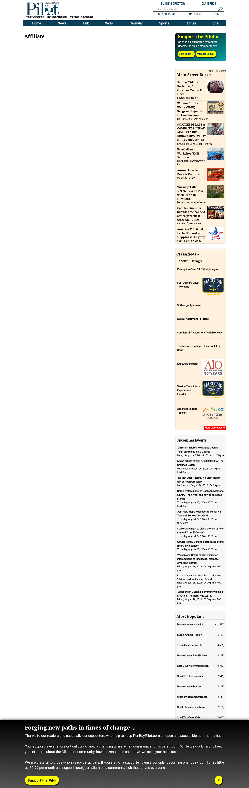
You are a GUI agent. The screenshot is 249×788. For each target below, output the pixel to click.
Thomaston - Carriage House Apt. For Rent (198, 348)
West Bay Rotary (186, 178)
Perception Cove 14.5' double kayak (197, 269)
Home (36, 23)
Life (216, 23)
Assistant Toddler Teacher (187, 410)
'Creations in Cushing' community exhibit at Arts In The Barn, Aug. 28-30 (200, 593)
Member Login (205, 54)
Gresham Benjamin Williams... (193, 696)
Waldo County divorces (189, 686)
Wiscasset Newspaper (81, 16)
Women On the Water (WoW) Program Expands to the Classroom (190, 109)
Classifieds (209, 3)
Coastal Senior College (189, 240)
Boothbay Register (57, 16)
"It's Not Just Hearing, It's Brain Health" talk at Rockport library (199, 479)
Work (109, 23)
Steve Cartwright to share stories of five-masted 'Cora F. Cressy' (200, 530)
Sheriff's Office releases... (190, 676)
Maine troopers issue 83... (190, 624)
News (62, 23)
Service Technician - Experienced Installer (188, 390)
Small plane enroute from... (191, 707)
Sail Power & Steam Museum (192, 119)
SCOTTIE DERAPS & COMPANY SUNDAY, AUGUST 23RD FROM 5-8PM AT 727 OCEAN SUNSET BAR (191, 132)
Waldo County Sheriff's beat (192, 655)
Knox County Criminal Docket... (193, 665)
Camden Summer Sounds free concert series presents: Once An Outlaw (191, 214)
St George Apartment (189, 305)
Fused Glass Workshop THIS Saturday (188, 153)
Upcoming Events (191, 440)
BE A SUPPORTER (167, 14)
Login (216, 14)
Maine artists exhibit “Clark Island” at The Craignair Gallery (200, 462)
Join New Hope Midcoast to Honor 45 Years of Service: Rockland (199, 513)
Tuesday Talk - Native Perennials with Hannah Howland (190, 192)
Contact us (195, 14)
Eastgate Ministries (187, 97)
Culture (191, 23)
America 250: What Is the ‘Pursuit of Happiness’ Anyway (191, 233)
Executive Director (187, 363)
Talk (86, 23)
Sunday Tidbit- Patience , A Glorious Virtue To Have (190, 88)
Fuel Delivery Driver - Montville (188, 284)
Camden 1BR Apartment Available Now (199, 332)
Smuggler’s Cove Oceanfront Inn (194, 143)
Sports (164, 23)
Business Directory (173, 3)
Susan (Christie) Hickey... (190, 634)
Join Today (185, 54)
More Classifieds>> (215, 427)
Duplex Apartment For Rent (193, 318)
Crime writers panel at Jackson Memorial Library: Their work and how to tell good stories (200, 494)
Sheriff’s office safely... (189, 717)
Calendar (136, 23)
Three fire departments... (190, 645)
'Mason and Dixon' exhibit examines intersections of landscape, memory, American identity (198, 559)
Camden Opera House (189, 223)
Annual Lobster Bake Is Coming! (188, 172)
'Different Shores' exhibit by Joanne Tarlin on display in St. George (198, 449)
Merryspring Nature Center (191, 202)
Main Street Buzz (192, 75)
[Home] (44, 9)
